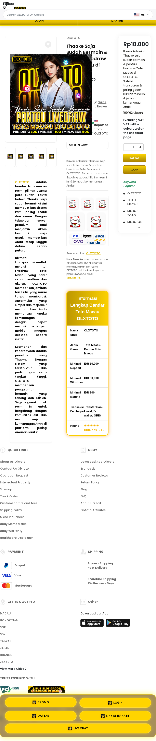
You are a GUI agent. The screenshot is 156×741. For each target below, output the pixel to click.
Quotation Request (14, 475)
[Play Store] (118, 624)
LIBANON (6, 655)
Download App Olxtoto (97, 462)
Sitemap (6, 489)
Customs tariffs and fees (18, 503)
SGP (3, 627)
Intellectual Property (15, 482)
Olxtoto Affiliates (93, 510)
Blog (83, 489)
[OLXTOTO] (20, 8)
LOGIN (39, 21)
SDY (2, 634)
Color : (78, 144)
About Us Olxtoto (13, 462)
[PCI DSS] (9, 689)
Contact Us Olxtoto (14, 469)
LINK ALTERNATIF (118, 715)
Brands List (88, 469)
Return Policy (90, 482)
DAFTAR (117, 21)
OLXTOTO (22, 182)
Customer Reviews (94, 475)
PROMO (43, 701)
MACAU (5, 613)
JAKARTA (6, 662)
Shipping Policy (11, 510)
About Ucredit (90, 503)
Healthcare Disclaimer (16, 538)
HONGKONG (9, 620)
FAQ (83, 496)
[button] (48, 44)
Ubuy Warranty (11, 531)
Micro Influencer (12, 517)
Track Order (9, 496)
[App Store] (92, 624)
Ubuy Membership (13, 524)
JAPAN (4, 648)
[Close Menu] (4, 8)
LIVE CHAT (81, 728)
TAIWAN (6, 641)
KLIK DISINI (73, 277)
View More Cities (12, 669)
